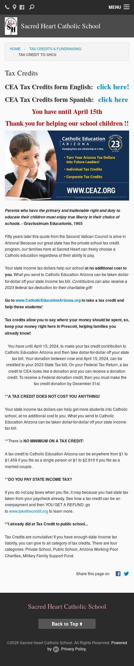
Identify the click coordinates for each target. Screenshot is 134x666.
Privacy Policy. (74, 648)
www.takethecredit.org (28, 511)
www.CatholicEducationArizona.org (48, 300)
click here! (112, 86)
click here (112, 99)
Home (15, 48)
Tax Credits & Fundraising (55, 48)
